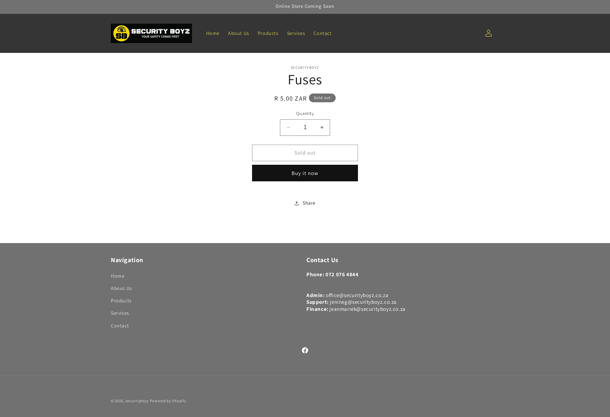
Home (117, 276)
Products (121, 300)
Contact (120, 325)
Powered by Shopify (168, 400)
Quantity (305, 113)
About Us (121, 288)
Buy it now (305, 173)
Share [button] (309, 203)
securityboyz (137, 400)
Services (120, 313)
